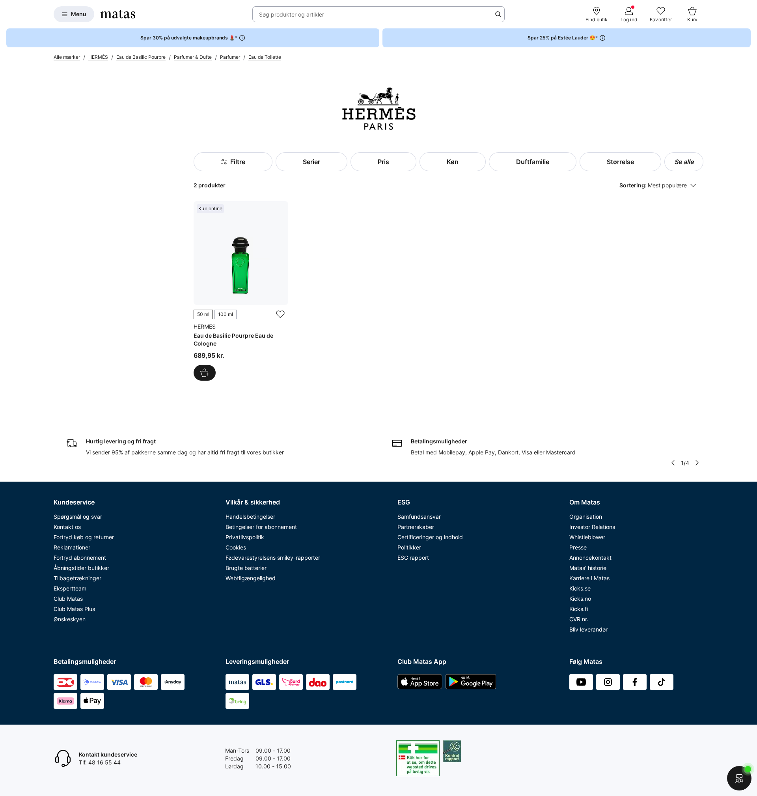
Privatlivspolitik (245, 537)
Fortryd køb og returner (84, 537)
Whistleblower (587, 537)
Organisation (585, 516)
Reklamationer (72, 547)
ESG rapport (413, 557)
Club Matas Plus (74, 608)
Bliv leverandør (588, 629)
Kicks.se (580, 588)
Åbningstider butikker (81, 567)
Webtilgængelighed (251, 578)
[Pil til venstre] (673, 462)
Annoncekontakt (590, 557)
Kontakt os (67, 526)
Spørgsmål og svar (78, 516)
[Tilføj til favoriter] (280, 314)
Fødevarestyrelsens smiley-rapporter (273, 557)
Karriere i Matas (589, 578)
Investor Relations (592, 526)
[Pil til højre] (697, 462)
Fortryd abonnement (80, 557)
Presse (578, 547)
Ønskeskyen (70, 619)
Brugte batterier (246, 567)
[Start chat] (739, 778)
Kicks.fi (578, 608)
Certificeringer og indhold (430, 537)
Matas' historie (587, 567)
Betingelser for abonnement (261, 526)
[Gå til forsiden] (118, 14)
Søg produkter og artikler (291, 14)
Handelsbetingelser (250, 516)
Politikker (409, 547)
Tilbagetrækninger (77, 578)
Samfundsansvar (419, 516)
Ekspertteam (70, 588)
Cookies (236, 547)
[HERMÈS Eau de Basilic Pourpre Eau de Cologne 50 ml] (241, 291)
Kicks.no (580, 598)
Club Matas (68, 598)
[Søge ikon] (498, 14)
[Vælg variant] (205, 373)
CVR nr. (578, 619)
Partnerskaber (415, 526)
